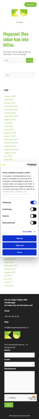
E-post (7, 359)
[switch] (33, 209)
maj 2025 (8, 123)
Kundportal (30, 4)
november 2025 (11, 109)
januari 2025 (9, 136)
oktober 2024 (10, 146)
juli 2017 (8, 275)
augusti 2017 (10, 272)
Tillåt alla (19, 238)
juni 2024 (8, 159)
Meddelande (10, 368)
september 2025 (11, 116)
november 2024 (11, 142)
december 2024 (11, 139)
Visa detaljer (27, 231)
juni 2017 (8, 279)
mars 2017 (9, 285)
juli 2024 (8, 156)
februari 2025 (10, 133)
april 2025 (8, 126)
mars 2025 (9, 129)
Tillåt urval (20, 245)
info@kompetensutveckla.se (16, 327)
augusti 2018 (10, 259)
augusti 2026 (10, 96)
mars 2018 (9, 262)
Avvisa (19, 252)
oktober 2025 (10, 113)
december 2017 (11, 265)
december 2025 (11, 106)
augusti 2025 (10, 119)
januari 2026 (9, 103)
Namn (8, 350)
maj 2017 (8, 282)
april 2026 (8, 99)
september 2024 (11, 149)
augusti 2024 (10, 152)
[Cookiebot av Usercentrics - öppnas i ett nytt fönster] (28, 165)
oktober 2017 (10, 269)
